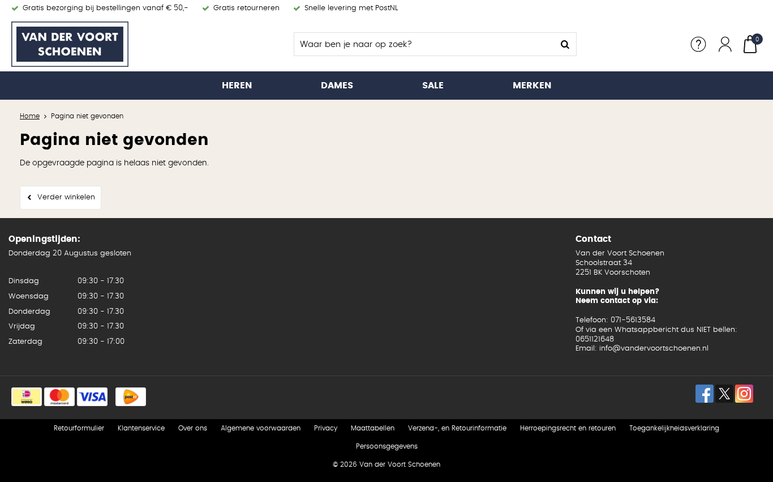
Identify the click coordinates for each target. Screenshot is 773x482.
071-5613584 (633, 320)
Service (698, 44)
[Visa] (92, 396)
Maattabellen (372, 428)
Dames (337, 85)
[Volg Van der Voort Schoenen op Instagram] (744, 394)
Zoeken (564, 44)
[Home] (96, 44)
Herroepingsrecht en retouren (568, 428)
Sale (433, 85)
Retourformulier (79, 428)
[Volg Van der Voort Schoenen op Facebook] (704, 394)
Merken (532, 85)
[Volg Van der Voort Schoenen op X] (724, 394)
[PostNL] (130, 396)
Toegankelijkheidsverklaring (674, 428)
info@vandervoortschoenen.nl (653, 348)
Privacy (325, 428)
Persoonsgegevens (387, 446)
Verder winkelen (66, 197)
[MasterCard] (59, 396)
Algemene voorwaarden (260, 428)
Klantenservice (141, 428)
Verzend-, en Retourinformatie (457, 428)
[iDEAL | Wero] (26, 396)
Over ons (192, 428)
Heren (237, 85)
